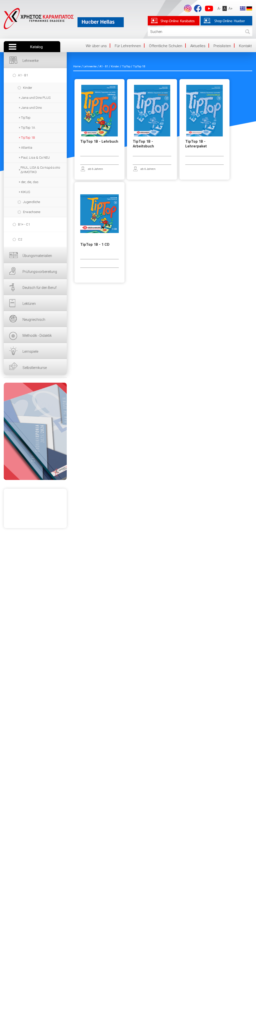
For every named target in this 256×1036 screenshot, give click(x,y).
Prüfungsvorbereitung (39, 272)
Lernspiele (30, 351)
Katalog (36, 47)
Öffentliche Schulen (165, 46)
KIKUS (25, 192)
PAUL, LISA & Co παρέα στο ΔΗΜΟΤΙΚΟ (40, 170)
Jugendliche (31, 202)
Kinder (27, 88)
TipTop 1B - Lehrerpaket (196, 143)
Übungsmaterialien (37, 256)
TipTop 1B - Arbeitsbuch (143, 143)
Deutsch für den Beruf (39, 288)
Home (77, 66)
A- (219, 8)
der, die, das (29, 182)
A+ (230, 8)
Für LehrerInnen (128, 46)
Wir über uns (96, 46)
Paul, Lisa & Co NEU (35, 157)
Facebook (198, 8)
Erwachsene (31, 212)
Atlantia (26, 147)
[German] (249, 8)
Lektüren (29, 304)
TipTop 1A (28, 127)
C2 (20, 239)
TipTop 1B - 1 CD (95, 244)
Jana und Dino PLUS (35, 98)
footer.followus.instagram (188, 8)
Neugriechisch (33, 320)
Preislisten (222, 46)
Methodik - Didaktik (37, 336)
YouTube (209, 8)
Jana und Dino (31, 108)
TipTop (25, 117)
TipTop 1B (28, 137)
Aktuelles (198, 46)
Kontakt (245, 46)
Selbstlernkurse (34, 368)
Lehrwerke (30, 61)
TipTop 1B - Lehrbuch (99, 141)
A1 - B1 (23, 75)
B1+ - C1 (24, 224)
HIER (35, 431)
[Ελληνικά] (243, 8)
